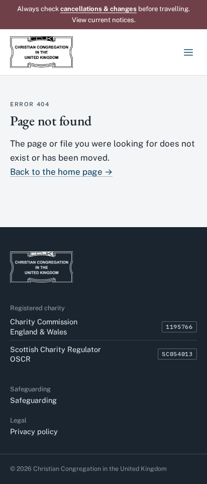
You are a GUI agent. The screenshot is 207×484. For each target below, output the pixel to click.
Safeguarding (33, 400)
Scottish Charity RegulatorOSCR (55, 354)
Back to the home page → (61, 172)
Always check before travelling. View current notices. (103, 14)
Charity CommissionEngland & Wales (43, 326)
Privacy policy (34, 431)
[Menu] (188, 52)
